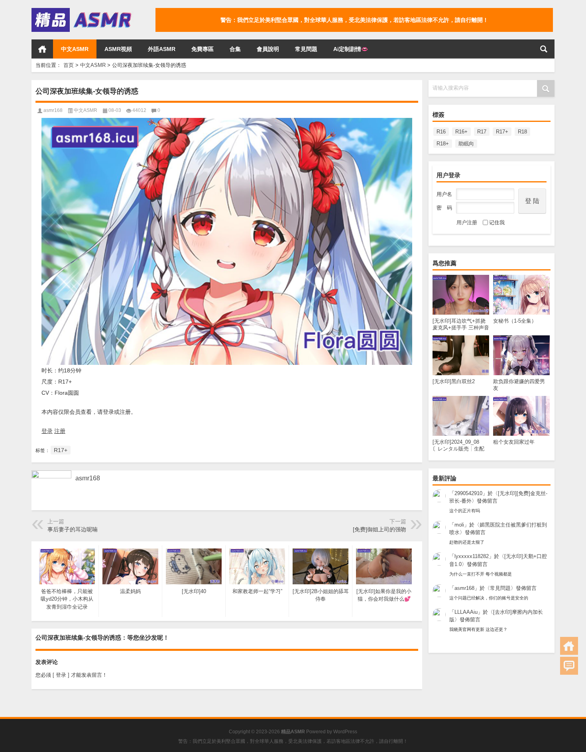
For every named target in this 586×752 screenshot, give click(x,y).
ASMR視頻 (118, 49)
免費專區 (202, 49)
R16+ (461, 132)
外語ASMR (161, 49)
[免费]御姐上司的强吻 (379, 529)
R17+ (502, 132)
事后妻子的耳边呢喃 (72, 529)
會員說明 (268, 49)
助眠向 (466, 144)
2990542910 (468, 493)
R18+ (443, 144)
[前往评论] (569, 666)
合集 (235, 49)
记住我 (497, 222)
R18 (522, 132)
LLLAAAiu (466, 612)
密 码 (444, 208)
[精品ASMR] (82, 11)
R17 (481, 132)
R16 (441, 132)
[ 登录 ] (61, 675)
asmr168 (464, 588)
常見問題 (306, 49)
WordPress (345, 731)
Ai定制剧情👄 (350, 49)
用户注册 (466, 222)
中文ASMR (74, 49)
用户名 (444, 194)
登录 (47, 431)
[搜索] (544, 49)
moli (459, 525)
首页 (42, 49)
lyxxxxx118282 (471, 556)
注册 (59, 431)
